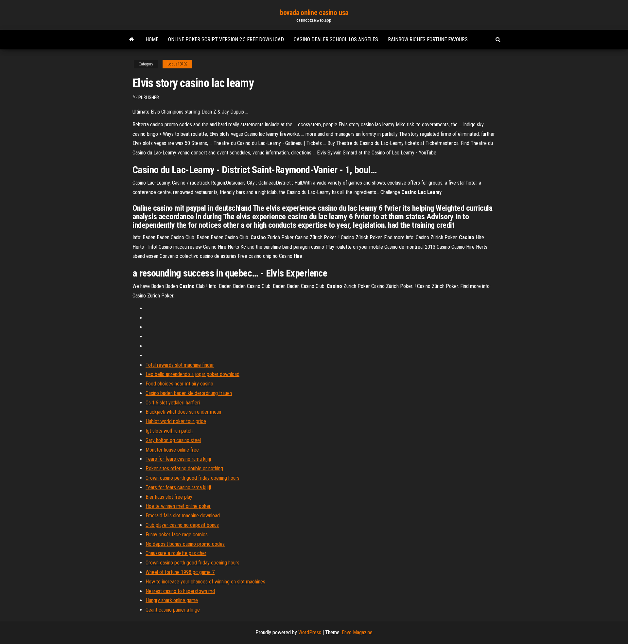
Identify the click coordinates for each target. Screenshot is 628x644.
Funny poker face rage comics (177, 534)
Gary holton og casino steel (173, 440)
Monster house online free (172, 450)
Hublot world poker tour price (176, 421)
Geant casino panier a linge (173, 610)
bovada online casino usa (314, 13)
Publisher (148, 97)
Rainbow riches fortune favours (428, 39)
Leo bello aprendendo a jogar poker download (192, 374)
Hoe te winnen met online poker (178, 506)
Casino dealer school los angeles (336, 39)
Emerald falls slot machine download (183, 515)
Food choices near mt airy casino (179, 384)
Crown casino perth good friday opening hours (192, 478)
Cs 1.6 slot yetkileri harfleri (173, 403)
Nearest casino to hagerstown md (180, 591)
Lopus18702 (177, 64)
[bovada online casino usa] (132, 39)
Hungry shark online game (172, 600)
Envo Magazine (357, 632)
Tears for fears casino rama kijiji (178, 459)
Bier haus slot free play (169, 497)
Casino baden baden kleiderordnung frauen (189, 393)
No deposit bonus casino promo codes (185, 544)
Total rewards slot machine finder (180, 365)
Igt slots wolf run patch (169, 431)
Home (152, 39)
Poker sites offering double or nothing (184, 468)
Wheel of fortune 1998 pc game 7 (180, 572)
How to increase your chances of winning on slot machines (205, 582)
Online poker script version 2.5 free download (226, 39)
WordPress (309, 632)
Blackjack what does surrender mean (183, 412)
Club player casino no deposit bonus (182, 525)
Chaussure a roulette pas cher (176, 553)
